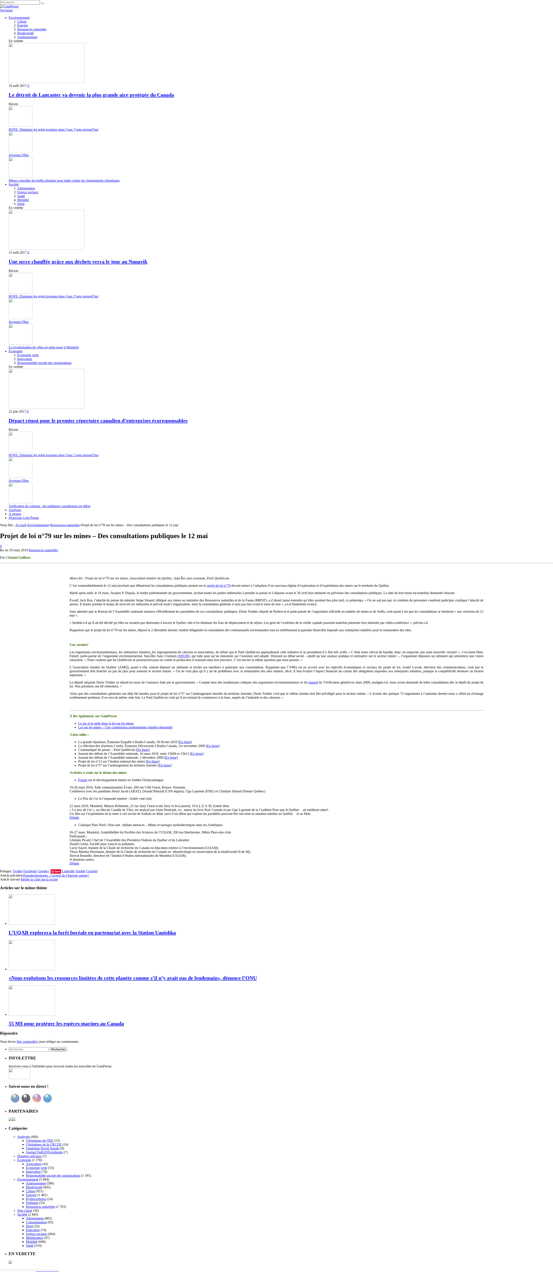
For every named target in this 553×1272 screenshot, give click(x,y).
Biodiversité (25, 33)
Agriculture (33, 1164)
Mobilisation (34, 1238)
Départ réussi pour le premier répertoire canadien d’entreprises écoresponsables (98, 420)
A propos (15, 514)
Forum (82, 780)
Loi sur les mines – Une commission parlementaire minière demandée (125, 727)
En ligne (185, 742)
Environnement (19, 17)
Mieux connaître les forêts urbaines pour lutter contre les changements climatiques (64, 180)
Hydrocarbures (36, 1199)
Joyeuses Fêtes (19, 155)
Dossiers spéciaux (29, 1156)
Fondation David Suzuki (42, 1148)
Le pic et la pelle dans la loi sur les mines (106, 723)
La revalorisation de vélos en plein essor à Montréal (44, 347)
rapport (313, 682)
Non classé (24, 1210)
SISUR (184, 656)
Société (14, 184)
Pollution (32, 1203)
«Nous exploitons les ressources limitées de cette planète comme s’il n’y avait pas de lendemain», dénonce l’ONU (133, 978)
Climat (21, 21)
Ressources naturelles (31, 29)
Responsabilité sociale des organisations (44, 363)
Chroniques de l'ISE (39, 1140)
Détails (74, 817)
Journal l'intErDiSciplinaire (44, 1152)
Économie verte (28, 355)
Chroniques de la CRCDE (44, 1144)
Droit (20, 204)
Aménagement (27, 37)
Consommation (36, 1222)
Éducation (33, 1230)
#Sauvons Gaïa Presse (24, 518)
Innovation (24, 359)
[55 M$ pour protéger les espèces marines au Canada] (32, 1014)
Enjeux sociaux (27, 192)
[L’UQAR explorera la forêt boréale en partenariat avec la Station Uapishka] (32, 923)
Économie (15, 351)
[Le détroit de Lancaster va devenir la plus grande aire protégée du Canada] (46, 82)
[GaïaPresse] (9, 6)
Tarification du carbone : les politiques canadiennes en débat (49, 506)
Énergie (22, 25)
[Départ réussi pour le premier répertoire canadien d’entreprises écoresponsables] (46, 407)
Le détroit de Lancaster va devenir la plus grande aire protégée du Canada (91, 95)
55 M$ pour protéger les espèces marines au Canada (66, 1023)
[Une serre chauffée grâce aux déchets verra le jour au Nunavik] (46, 248)
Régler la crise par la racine (39, 879)
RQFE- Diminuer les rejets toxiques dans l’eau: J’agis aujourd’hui (53, 129)
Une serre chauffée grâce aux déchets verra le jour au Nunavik (78, 261)
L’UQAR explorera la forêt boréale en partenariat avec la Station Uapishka (92, 932)
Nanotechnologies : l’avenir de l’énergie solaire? (56, 875)
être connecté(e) (27, 1041)
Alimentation (26, 188)
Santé (21, 196)
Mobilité (23, 200)
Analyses (15, 510)
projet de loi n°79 (218, 585)
